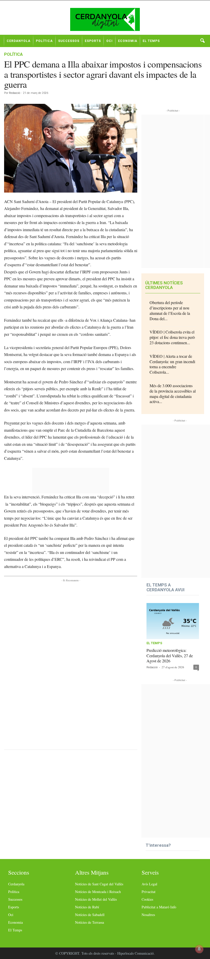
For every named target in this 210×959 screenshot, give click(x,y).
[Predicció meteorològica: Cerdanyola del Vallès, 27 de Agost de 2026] (172, 621)
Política (44, 41)
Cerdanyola (18, 41)
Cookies (147, 899)
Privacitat (148, 891)
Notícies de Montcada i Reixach (98, 891)
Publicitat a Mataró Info (159, 907)
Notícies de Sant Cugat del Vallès (99, 884)
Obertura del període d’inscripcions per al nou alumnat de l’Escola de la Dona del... (170, 310)
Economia (127, 41)
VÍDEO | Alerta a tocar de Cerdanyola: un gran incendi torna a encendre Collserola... (172, 364)
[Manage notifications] (199, 949)
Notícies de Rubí (87, 907)
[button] (202, 41)
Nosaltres (148, 914)
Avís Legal (149, 884)
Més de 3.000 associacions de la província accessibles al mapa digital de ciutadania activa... (173, 393)
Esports (93, 41)
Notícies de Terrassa (89, 922)
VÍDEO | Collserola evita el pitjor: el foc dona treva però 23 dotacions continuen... (172, 337)
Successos (68, 41)
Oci (109, 41)
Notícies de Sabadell (89, 914)
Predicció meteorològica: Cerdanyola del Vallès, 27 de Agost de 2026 (169, 656)
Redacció (14, 93)
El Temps (151, 41)
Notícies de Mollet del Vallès (96, 899)
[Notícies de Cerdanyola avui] (105, 19)
